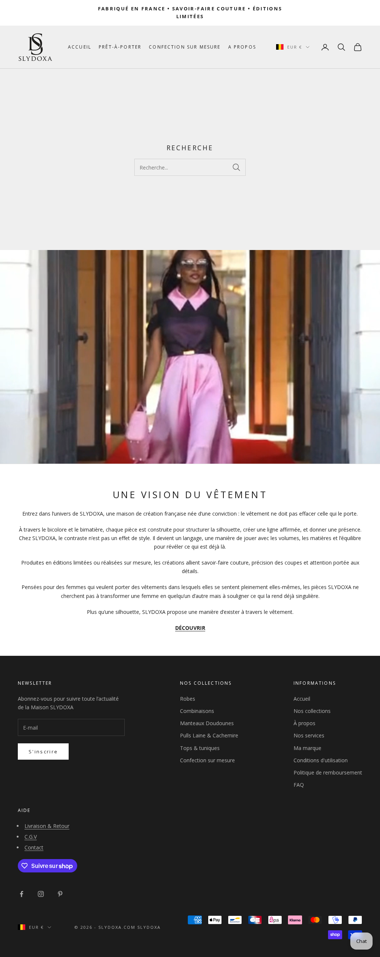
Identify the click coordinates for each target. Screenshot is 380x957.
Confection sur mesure (184, 47)
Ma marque (307, 748)
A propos (242, 47)
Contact (33, 847)
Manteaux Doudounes (207, 723)
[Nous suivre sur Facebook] (21, 894)
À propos (304, 723)
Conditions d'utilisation (321, 760)
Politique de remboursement (328, 772)
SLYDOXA (149, 927)
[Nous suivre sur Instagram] (41, 894)
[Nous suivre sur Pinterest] (60, 894)
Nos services (309, 735)
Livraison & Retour (46, 825)
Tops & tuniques (200, 748)
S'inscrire (43, 751)
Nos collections (312, 710)
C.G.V (30, 836)
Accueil (79, 47)
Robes (187, 698)
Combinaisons (197, 710)
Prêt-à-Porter (120, 47)
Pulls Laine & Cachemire (209, 735)
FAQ (299, 784)
